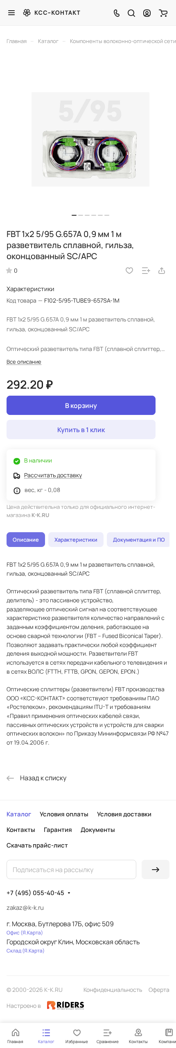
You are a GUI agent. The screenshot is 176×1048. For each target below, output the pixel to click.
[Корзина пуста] (163, 13)
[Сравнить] (146, 271)
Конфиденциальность (112, 989)
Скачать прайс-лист (37, 845)
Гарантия (58, 829)
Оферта (159, 989)
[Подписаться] (155, 869)
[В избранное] (129, 271)
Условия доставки (124, 814)
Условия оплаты (64, 814)
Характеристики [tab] (75, 539)
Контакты (21, 829)
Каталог (19, 814)
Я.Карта (32, 932)
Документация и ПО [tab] (139, 539)
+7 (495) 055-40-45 (35, 893)
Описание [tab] (26, 539)
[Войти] (147, 13)
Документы (98, 829)
